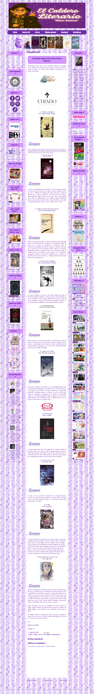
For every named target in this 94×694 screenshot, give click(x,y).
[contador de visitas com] (79, 118)
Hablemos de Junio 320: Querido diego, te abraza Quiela (15, 392)
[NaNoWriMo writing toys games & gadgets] (15, 179)
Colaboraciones (50, 32)
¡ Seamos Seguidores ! (18, 382)
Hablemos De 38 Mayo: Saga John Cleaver (18, 447)
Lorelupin (14, 150)
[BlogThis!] (45, 632)
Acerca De (26, 32)
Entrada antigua (63, 680)
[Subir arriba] (92, 692)
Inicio (15, 32)
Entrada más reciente (32, 680)
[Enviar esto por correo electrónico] (43, 632)
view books (19, 157)
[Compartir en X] (46, 632)
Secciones (64, 32)
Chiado (35, 634)
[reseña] (27, 48)
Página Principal (48, 680)
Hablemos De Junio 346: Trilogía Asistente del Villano (15, 429)
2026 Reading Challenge (15, 149)
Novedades (47, 634)
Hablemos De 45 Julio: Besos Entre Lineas (18, 411)
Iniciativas (77, 32)
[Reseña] (19, 48)
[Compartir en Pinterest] (48, 632)
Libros (37, 32)
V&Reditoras (56, 634)
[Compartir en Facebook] (47, 632)
